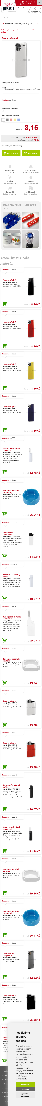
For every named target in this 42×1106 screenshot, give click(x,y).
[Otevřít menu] (39, 2)
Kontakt (7, 1101)
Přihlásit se (31, 4)
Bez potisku (12, 153)
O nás (6, 1084)
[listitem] (3, 119)
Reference (8, 1092)
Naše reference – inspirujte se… (19, 206)
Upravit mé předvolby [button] (25, 1095)
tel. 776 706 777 (33, 12)
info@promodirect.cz (33, 10)
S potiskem (32, 153)
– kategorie (18, 23)
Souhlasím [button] (25, 1084)
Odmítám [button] (25, 1089)
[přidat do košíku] (5, 304)
